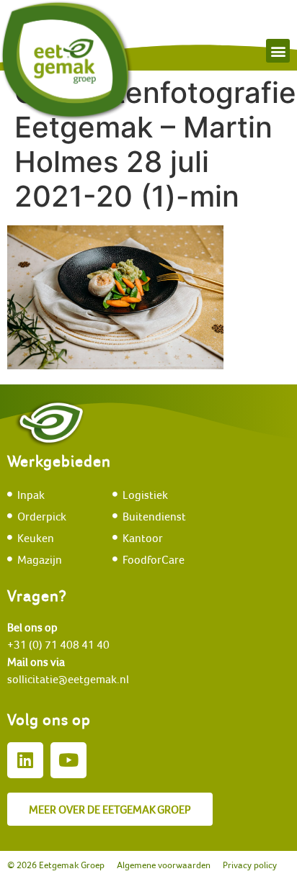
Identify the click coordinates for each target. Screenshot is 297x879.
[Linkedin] (25, 760)
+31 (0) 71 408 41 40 (58, 644)
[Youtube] (68, 760)
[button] (278, 51)
